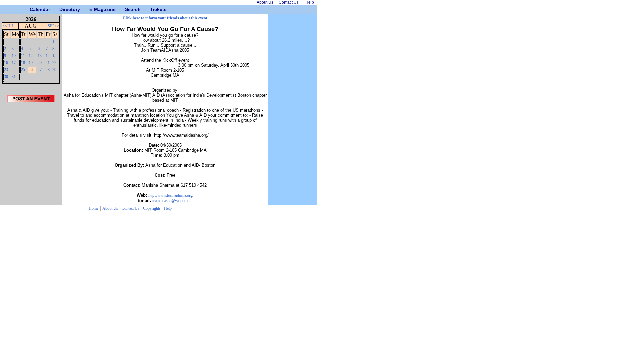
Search (127, 9)
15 (54, 55)
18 (23, 62)
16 (6, 62)
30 (6, 76)
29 (54, 69)
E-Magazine (91, 9)
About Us (110, 208)
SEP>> (53, 26)
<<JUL (8, 26)
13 (40, 55)
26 (31, 69)
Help (168, 208)
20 (40, 62)
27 (40, 69)
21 (48, 62)
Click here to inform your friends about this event (165, 18)
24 (14, 69)
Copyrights (152, 208)
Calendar (32, 9)
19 (31, 62)
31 (14, 76)
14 (48, 55)
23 (6, 69)
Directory (61, 9)
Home (93, 208)
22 (54, 62)
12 (31, 55)
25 (23, 69)
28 (48, 69)
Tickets (152, 9)
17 (14, 62)
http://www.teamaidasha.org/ (170, 195)
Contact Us (130, 208)
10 (14, 55)
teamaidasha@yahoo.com (172, 200)
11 (23, 55)
